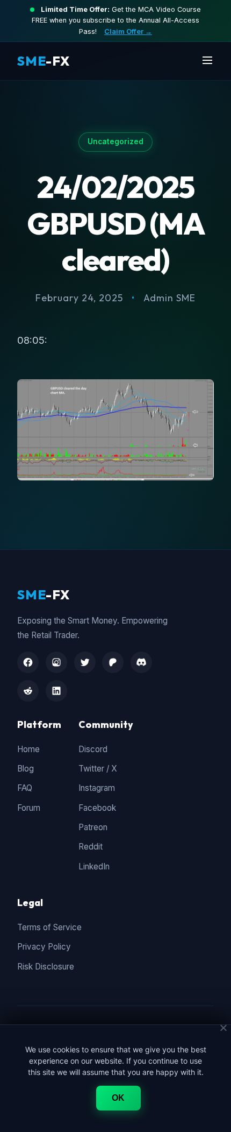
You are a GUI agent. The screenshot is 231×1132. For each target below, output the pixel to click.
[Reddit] (28, 691)
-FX (43, 61)
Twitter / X (97, 768)
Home (28, 749)
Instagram (96, 788)
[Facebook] (28, 662)
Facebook (97, 808)
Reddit (90, 846)
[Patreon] (113, 662)
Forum (28, 808)
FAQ (24, 788)
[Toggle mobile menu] (207, 61)
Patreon (92, 827)
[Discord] (141, 662)
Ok (118, 1097)
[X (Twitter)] (85, 662)
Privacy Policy (44, 947)
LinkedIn (94, 866)
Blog (25, 768)
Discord (92, 749)
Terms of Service (49, 927)
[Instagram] (56, 662)
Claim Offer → (128, 31)
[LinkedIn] (56, 691)
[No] (223, 1027)
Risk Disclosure (45, 966)
